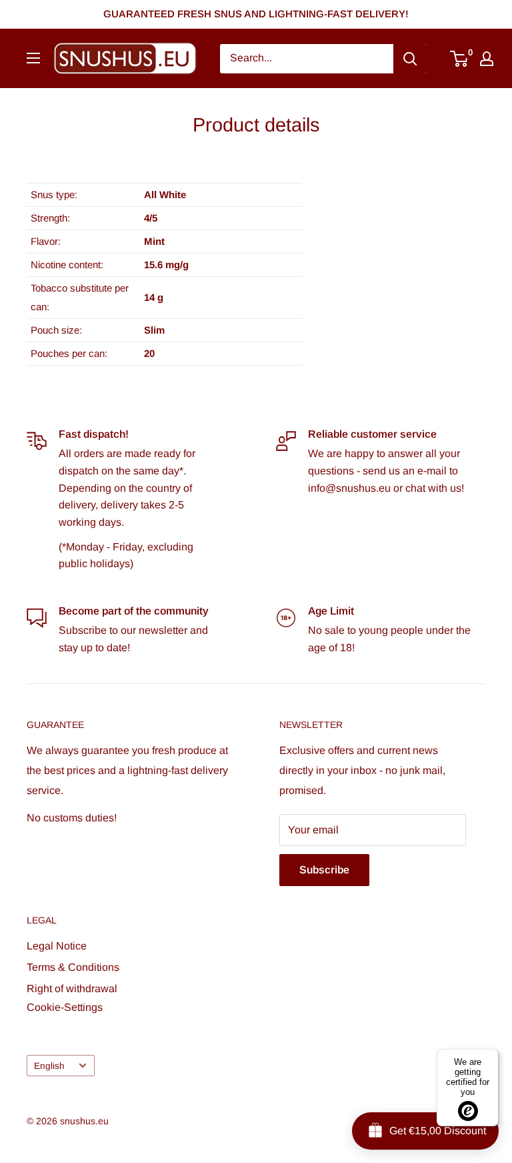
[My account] (486, 58)
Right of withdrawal (72, 988)
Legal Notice (57, 945)
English (49, 1066)
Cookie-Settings (65, 1007)
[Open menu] (33, 58)
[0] (459, 59)
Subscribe (324, 869)
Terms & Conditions (73, 967)
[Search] (410, 58)
